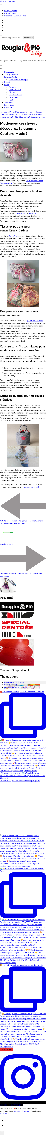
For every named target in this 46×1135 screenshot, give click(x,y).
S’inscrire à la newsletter (15, 16)
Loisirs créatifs (10, 77)
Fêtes (6, 84)
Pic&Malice (21, 213)
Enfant (7, 82)
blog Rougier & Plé (30, 487)
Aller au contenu (7, 1)
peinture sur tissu (35, 321)
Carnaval (12, 87)
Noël (11, 100)
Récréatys (33, 213)
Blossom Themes (21, 1111)
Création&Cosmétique (18, 79)
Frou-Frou (13, 236)
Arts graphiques (11, 74)
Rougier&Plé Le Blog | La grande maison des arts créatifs (23, 60)
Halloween (13, 97)
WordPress (5, 1113)
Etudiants (8, 107)
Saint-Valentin (15, 89)
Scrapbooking (10, 102)
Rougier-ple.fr (10, 10)
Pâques (12, 92)
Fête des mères (15, 95)
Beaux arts (9, 72)
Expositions (9, 105)
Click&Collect (10, 13)
